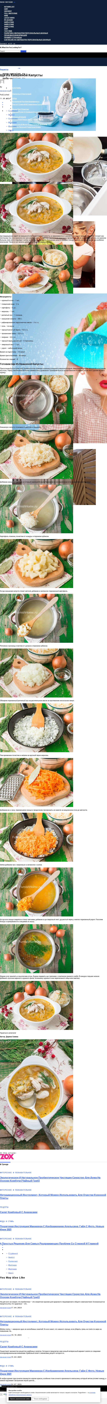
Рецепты (12, 98)
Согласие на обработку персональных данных (27, 40)
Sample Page (9, 22)
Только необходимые (40, 1399)
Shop (6, 29)
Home (6, 15)
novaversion (5, 91)
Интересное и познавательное (23, 77)
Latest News (9, 18)
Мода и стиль (14, 88)
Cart (6, 9)
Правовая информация (15, 35)
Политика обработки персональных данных (26, 33)
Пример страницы (13, 37)
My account (8, 20)
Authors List (9, 7)
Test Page (8, 31)
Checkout (8, 11)
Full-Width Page (10, 13)
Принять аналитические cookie (20, 1399)
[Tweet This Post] (55, 1247)
